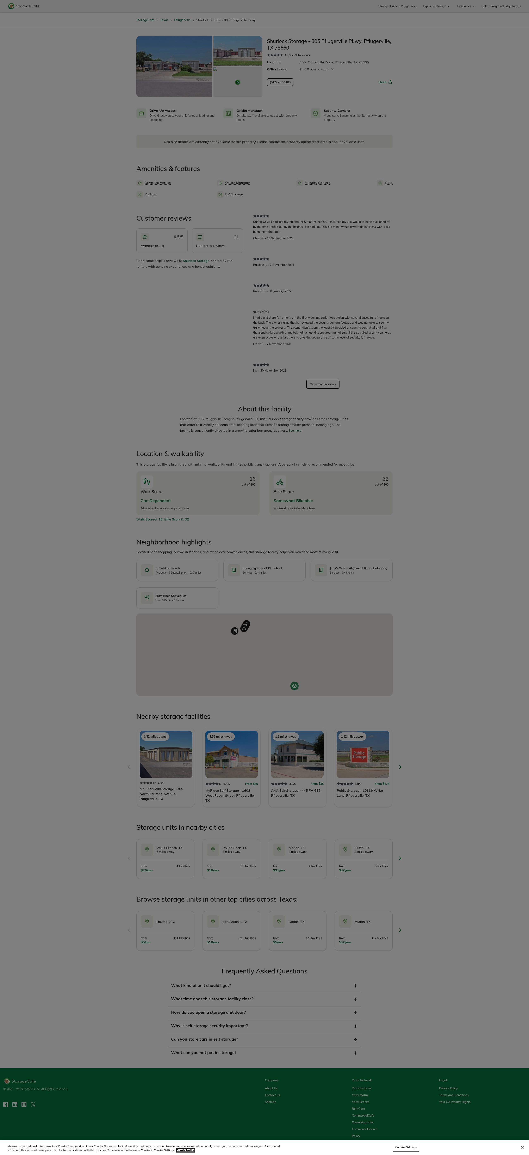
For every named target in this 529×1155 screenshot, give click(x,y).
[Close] (522, 1147)
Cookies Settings (406, 1147)
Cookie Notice (185, 1150)
